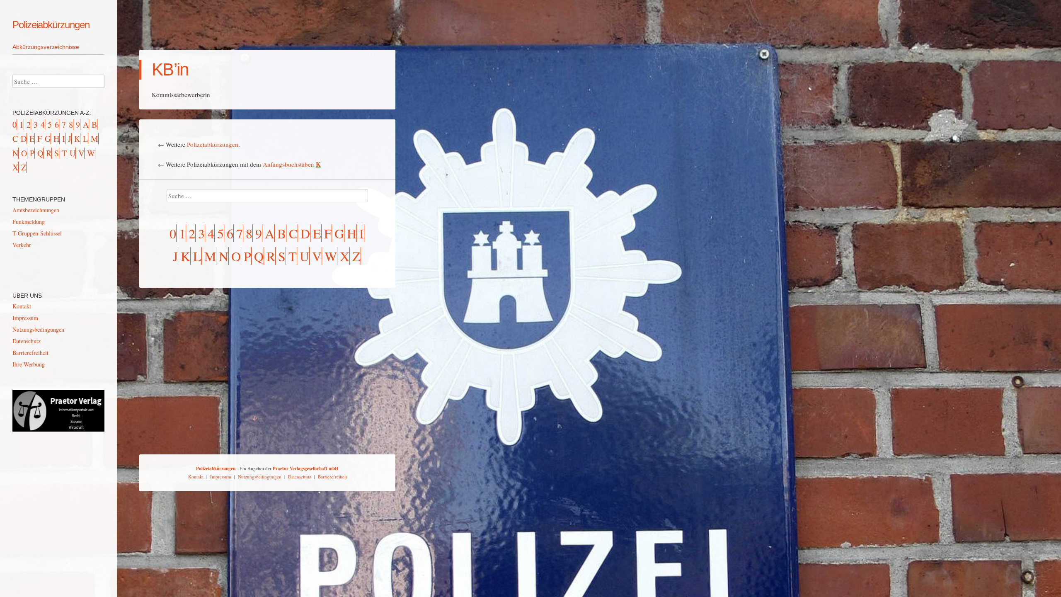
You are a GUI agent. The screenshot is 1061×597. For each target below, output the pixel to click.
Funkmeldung (28, 222)
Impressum (25, 318)
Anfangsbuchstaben (292, 164)
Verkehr (21, 245)
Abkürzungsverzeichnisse (45, 47)
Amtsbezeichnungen (35, 210)
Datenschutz (26, 341)
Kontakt (21, 306)
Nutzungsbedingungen (38, 329)
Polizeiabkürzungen (51, 24)
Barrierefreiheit (30, 353)
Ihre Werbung (28, 364)
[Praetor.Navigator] (58, 429)
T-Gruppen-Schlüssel (37, 233)
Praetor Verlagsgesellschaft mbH (306, 468)
